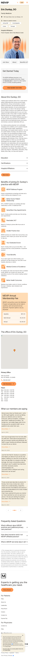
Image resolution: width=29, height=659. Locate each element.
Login (22, 2)
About (14, 62)
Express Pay (4, 618)
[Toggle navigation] (27, 2)
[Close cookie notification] (22, 635)
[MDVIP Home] (5, 2)
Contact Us (4, 615)
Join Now (6, 62)
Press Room (4, 608)
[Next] (20, 510)
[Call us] (17, 2)
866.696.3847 (8, 80)
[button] (14, 350)
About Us (3, 602)
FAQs (2, 598)
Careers (3, 612)
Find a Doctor (7, 590)
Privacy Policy (8, 646)
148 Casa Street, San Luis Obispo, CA (13, 17)
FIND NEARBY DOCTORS (14, 88)
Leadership (4, 605)
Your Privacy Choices (7, 643)
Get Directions (7, 384)
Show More (5, 429)
